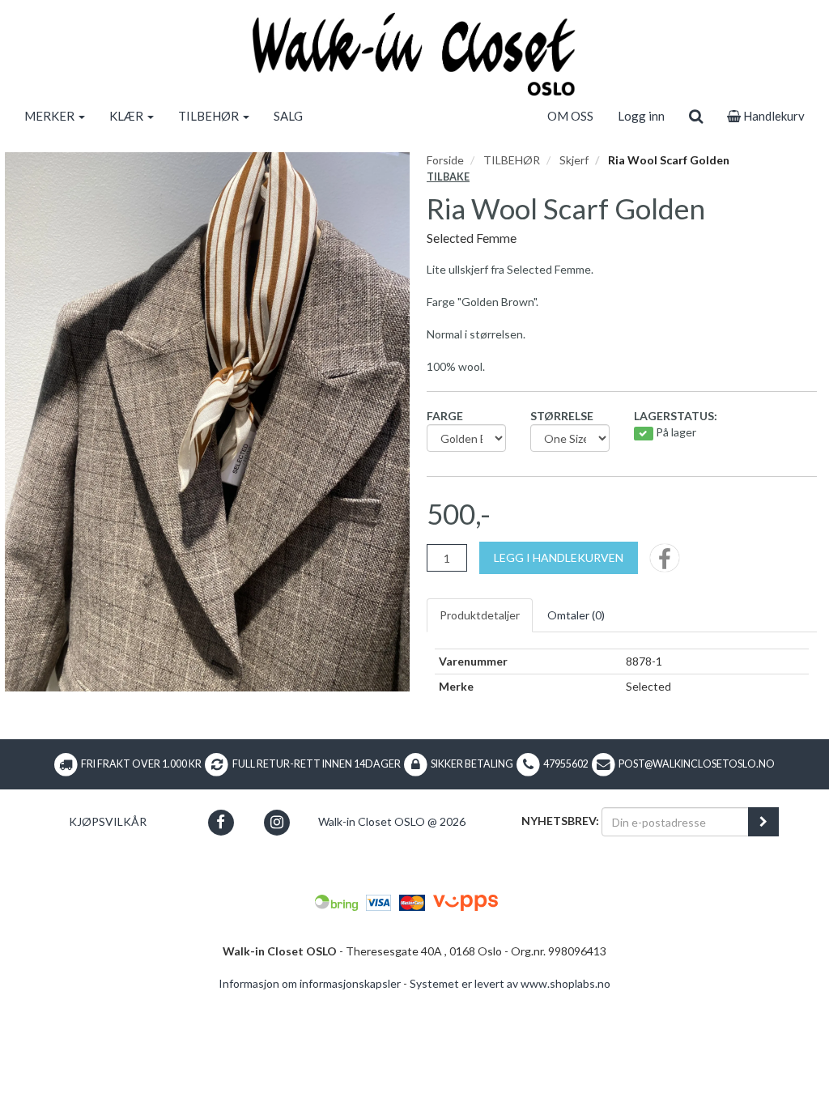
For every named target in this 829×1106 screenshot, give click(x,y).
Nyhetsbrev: (560, 820)
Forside (445, 160)
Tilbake (448, 177)
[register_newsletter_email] (763, 821)
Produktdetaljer (480, 615)
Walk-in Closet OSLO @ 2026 (392, 821)
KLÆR (127, 115)
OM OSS (570, 115)
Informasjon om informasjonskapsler (310, 983)
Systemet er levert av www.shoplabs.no (510, 983)
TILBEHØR (209, 115)
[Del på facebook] (664, 563)
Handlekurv (773, 115)
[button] (220, 822)
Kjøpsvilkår (108, 821)
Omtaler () (576, 615)
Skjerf (574, 160)
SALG (288, 115)
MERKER (50, 115)
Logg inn (641, 115)
